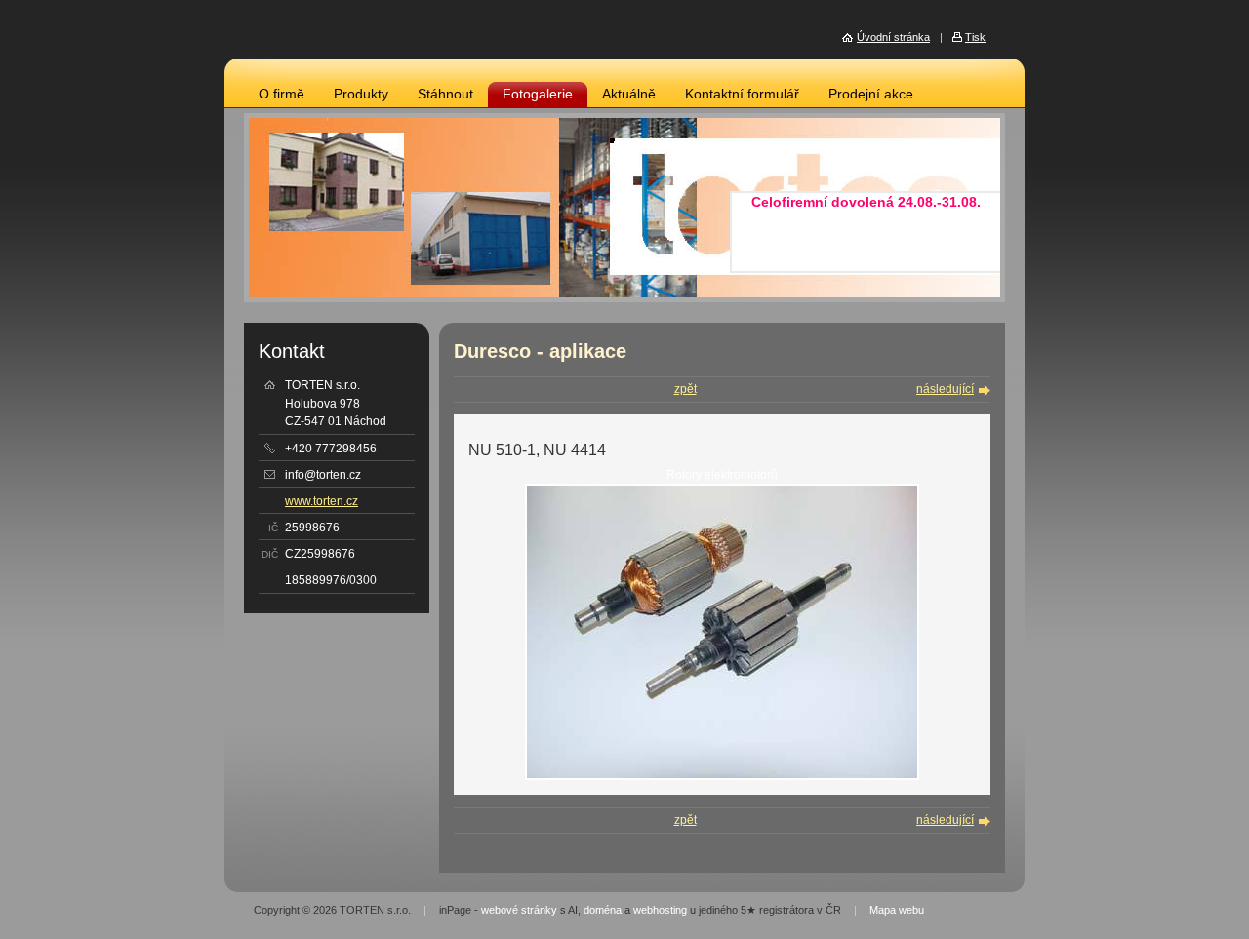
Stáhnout (445, 94)
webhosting (660, 910)
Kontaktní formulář (742, 94)
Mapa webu (896, 910)
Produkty (361, 94)
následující (945, 389)
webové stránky (519, 910)
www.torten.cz (321, 501)
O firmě (281, 94)
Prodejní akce (870, 94)
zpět (685, 389)
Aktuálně (629, 94)
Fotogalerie (538, 94)
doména (603, 910)
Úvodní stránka (893, 37)
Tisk (975, 37)
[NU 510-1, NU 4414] (722, 776)
